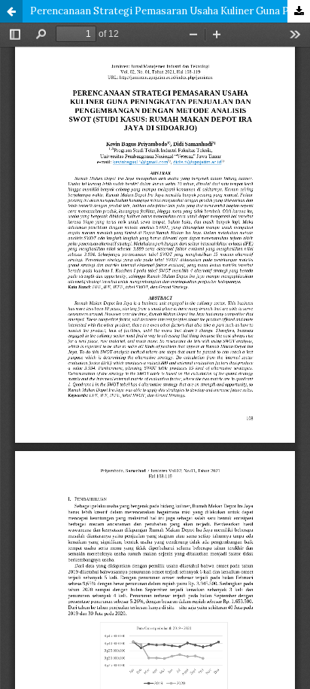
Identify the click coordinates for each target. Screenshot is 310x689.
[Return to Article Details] (11, 11)
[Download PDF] (298, 11)
